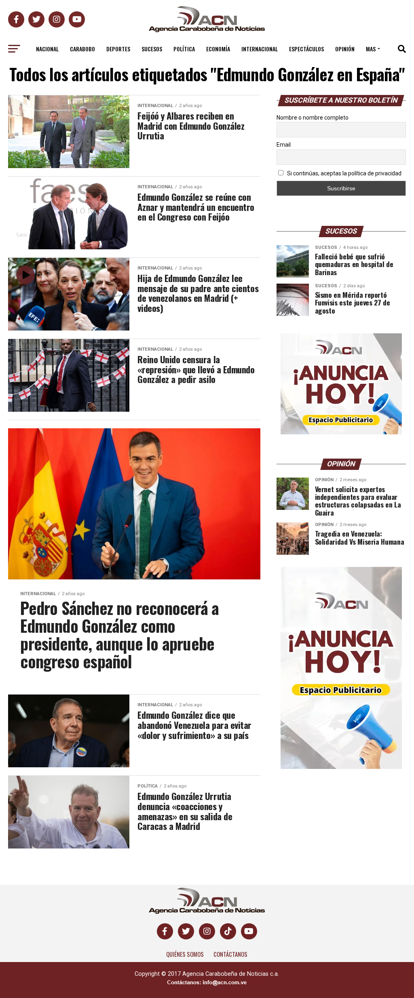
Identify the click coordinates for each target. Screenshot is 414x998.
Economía (218, 48)
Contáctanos (230, 954)
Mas (371, 48)
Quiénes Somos (185, 954)
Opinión (345, 48)
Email (284, 144)
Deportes (118, 48)
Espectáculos (306, 48)
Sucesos (152, 48)
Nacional (47, 48)
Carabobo (82, 48)
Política (184, 48)
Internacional (259, 48)
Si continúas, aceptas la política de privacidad (343, 173)
